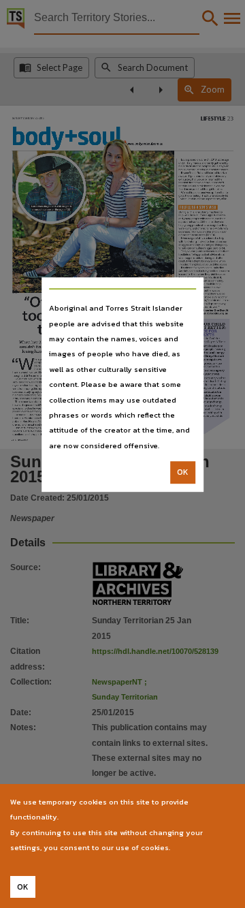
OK (183, 472)
